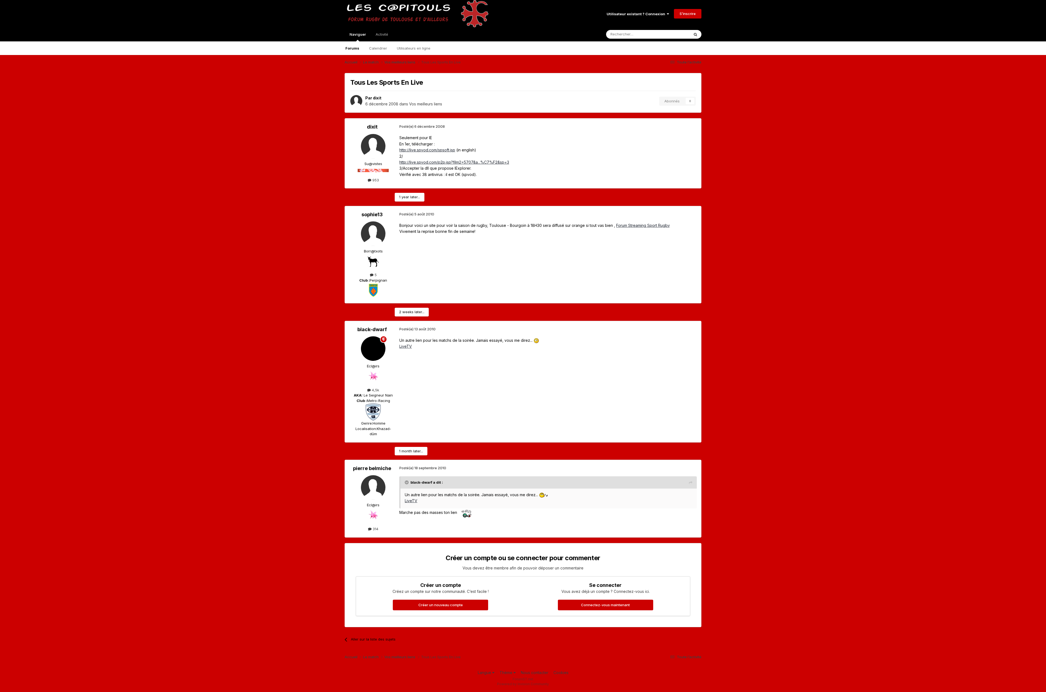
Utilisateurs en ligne (413, 48)
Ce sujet (675, 34)
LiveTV (405, 346)
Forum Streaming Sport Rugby (643, 225)
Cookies (561, 672)
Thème (506, 672)
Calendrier (378, 48)
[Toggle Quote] (407, 482)
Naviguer (357, 34)
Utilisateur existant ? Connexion (637, 14)
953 (375, 180)
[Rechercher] (695, 34)
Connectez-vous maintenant (605, 605)
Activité (382, 34)
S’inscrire (688, 13)
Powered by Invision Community (523, 684)
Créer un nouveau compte (440, 605)
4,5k (375, 390)
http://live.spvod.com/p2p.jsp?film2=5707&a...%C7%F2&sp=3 (454, 162)
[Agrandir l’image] (536, 340)
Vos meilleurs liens (425, 104)
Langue (485, 672)
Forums (352, 48)
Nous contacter (534, 672)
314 (375, 529)
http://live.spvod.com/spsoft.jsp (427, 150)
